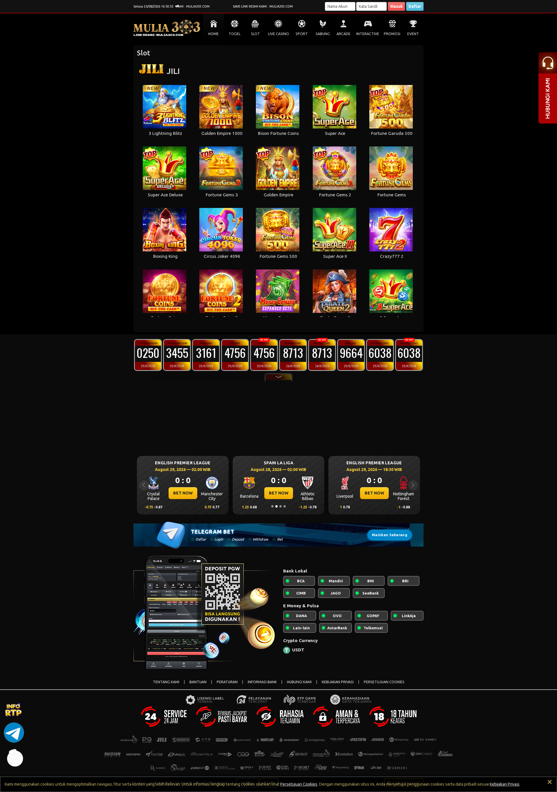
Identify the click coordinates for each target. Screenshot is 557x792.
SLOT (255, 34)
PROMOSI (392, 34)
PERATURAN (227, 682)
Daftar (414, 6)
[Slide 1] (272, 506)
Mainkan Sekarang (389, 535)
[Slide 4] (284, 506)
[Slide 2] (276, 506)
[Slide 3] (280, 506)
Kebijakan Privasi (504, 784)
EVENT (413, 34)
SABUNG (323, 34)
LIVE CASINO (278, 34)
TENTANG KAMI (166, 682)
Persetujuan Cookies (298, 784)
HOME (213, 34)
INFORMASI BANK (262, 682)
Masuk (396, 6)
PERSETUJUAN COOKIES (384, 682)
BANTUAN (198, 682)
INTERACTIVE (367, 34)
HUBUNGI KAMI (299, 682)
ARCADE (343, 34)
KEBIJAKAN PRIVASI (338, 682)
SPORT (302, 34)
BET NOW (183, 493)
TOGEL (234, 34)
